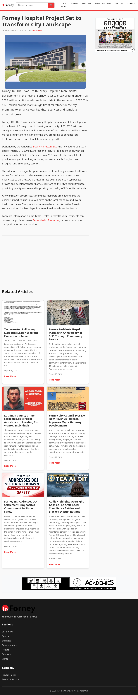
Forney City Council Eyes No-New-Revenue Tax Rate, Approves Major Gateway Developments (67, 420)
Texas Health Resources (46, 220)
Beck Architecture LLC (45, 146)
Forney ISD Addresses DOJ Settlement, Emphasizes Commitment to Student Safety (20, 506)
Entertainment (103, 3)
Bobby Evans (36, 30)
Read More (10, 376)
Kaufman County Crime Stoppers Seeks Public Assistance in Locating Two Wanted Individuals (21, 420)
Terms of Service (10, 679)
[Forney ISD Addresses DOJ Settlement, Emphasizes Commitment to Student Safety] (23, 485)
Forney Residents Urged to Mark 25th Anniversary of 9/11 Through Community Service (66, 334)
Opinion (131, 3)
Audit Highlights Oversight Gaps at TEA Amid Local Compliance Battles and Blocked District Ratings (66, 506)
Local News (64, 5)
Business (86, 3)
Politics (119, 3)
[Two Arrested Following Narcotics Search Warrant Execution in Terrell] (23, 313)
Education (7, 654)
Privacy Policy (9, 674)
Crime (5, 658)
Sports (74, 3)
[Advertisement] (45, 264)
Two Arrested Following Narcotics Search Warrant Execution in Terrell (21, 333)
